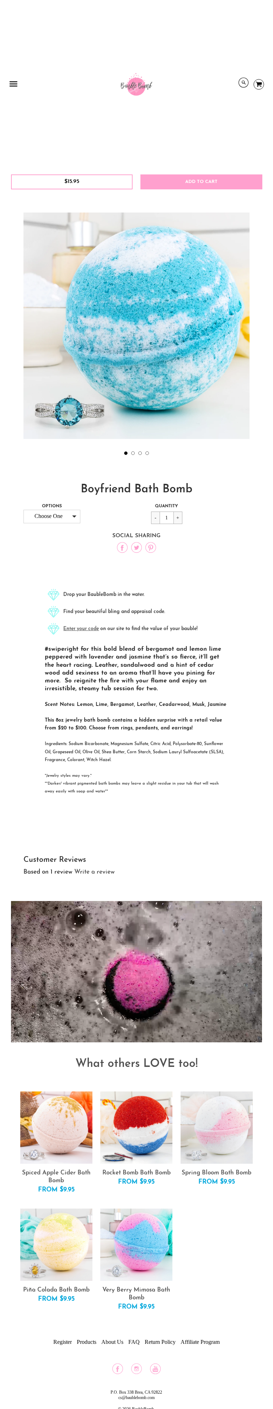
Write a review (94, 872)
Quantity (166, 506)
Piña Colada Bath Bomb (56, 1290)
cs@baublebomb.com (136, 1397)
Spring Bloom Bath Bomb (216, 1173)
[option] (136, 326)
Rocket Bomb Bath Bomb (136, 1173)
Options (52, 506)
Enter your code (81, 629)
